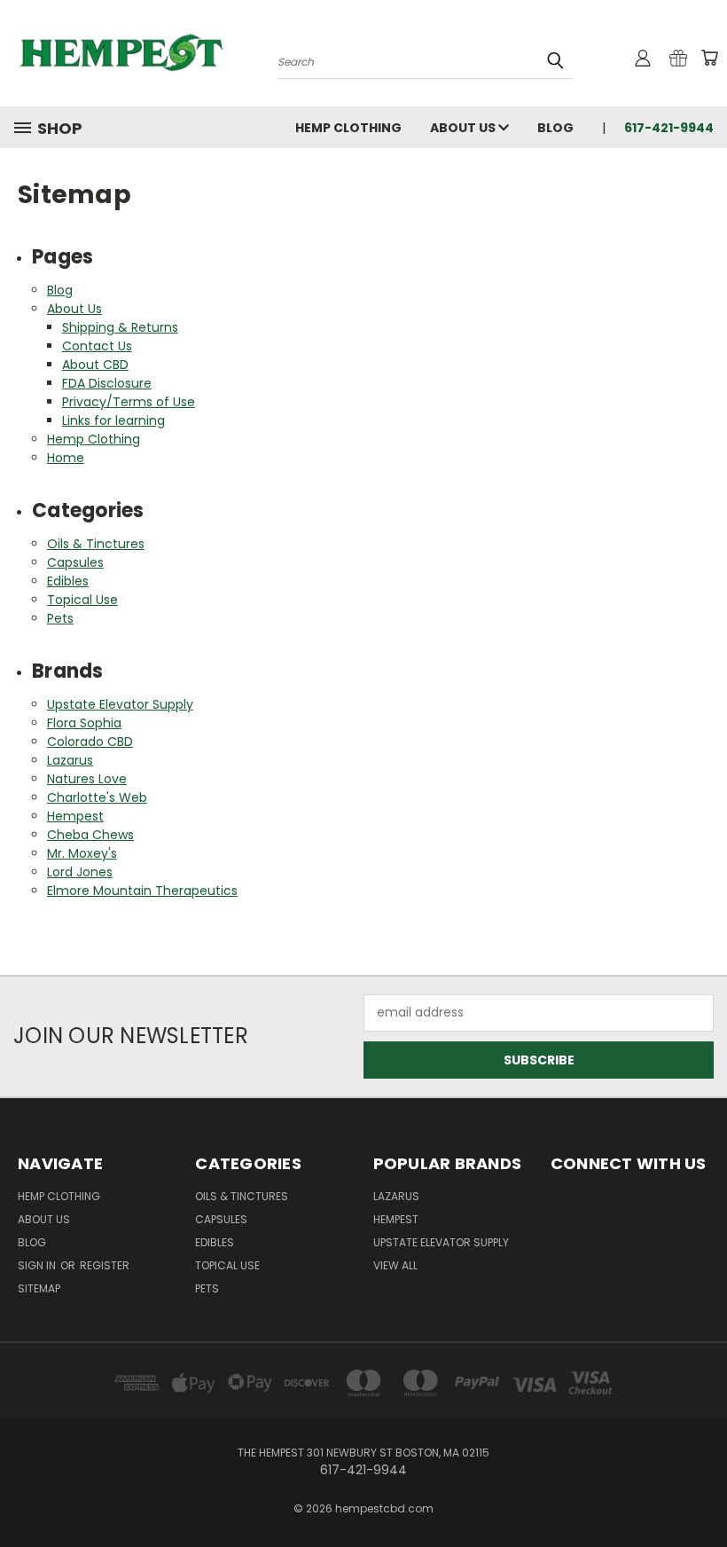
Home (65, 458)
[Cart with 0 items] (709, 58)
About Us (464, 128)
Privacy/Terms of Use (128, 402)
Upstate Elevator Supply (120, 704)
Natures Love (87, 779)
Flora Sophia (84, 723)
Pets (60, 618)
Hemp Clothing (348, 128)
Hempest (75, 816)
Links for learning (113, 420)
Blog (555, 128)
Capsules (75, 562)
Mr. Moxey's (82, 853)
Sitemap (39, 1288)
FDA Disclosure (107, 383)
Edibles (68, 581)
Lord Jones (80, 872)
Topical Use (82, 600)
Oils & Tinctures (96, 544)
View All (395, 1265)
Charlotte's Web (97, 797)
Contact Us (97, 346)
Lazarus (70, 760)
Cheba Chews (90, 835)
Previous (700, 1491)
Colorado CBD (90, 741)
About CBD (95, 364)
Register (104, 1265)
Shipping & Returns (120, 327)
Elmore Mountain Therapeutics (142, 890)
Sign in (38, 1265)
